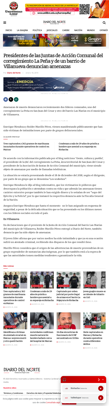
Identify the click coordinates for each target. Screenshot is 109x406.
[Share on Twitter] (11, 99)
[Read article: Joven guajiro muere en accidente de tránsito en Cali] (95, 280)
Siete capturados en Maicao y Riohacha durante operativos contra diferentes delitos (93, 338)
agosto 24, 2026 (91, 348)
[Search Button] (104, 22)
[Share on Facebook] (5, 99)
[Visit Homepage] (54, 22)
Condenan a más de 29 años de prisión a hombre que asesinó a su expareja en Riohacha (79, 146)
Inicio (9, 30)
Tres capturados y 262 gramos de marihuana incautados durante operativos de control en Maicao (26, 146)
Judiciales (52, 30)
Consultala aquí (53, 402)
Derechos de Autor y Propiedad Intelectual (44, 393)
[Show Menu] (4, 22)
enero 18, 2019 (32, 72)
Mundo (91, 30)
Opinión (104, 30)
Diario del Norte (14, 72)
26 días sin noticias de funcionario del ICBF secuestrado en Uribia (68, 335)
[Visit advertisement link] (54, 9)
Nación (78, 30)
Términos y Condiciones (13, 393)
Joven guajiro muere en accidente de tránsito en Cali (94, 294)
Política (37, 30)
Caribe (65, 30)
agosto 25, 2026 (11, 307)
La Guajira (22, 30)
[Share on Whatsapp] (16, 99)
